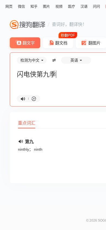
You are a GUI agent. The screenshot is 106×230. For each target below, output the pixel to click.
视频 (59, 6)
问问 (96, 6)
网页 (9, 6)
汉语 (84, 6)
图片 (46, 6)
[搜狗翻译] (27, 24)
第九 (29, 141)
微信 (21, 6)
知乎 (34, 6)
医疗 (71, 6)
